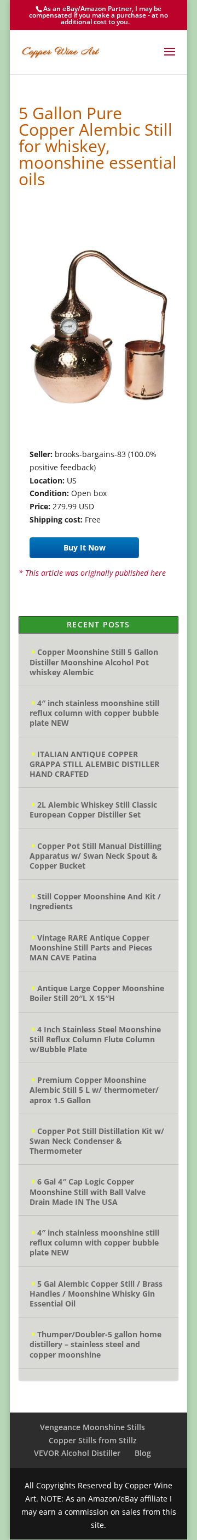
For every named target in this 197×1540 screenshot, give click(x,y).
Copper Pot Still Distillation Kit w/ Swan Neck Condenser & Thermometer (97, 1141)
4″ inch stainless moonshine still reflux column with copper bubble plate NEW (94, 713)
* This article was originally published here (92, 573)
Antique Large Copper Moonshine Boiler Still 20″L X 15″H (97, 993)
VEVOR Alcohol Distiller (77, 1453)
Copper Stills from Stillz (93, 1440)
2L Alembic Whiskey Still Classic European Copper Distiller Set (93, 809)
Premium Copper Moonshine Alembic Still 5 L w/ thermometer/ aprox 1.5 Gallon (94, 1090)
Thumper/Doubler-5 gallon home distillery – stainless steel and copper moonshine (95, 1344)
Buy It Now (84, 547)
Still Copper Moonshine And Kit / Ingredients (95, 901)
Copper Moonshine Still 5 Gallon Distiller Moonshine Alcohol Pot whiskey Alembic (94, 662)
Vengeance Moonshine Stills (92, 1427)
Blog (143, 1453)
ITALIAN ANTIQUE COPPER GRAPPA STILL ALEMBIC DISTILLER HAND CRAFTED (94, 764)
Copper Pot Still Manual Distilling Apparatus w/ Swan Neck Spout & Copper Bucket (95, 856)
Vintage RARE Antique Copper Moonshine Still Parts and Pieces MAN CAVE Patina (91, 947)
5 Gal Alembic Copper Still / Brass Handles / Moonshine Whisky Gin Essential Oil (96, 1293)
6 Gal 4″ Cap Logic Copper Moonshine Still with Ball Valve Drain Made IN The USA (88, 1191)
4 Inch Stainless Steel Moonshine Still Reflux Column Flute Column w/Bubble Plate (95, 1039)
